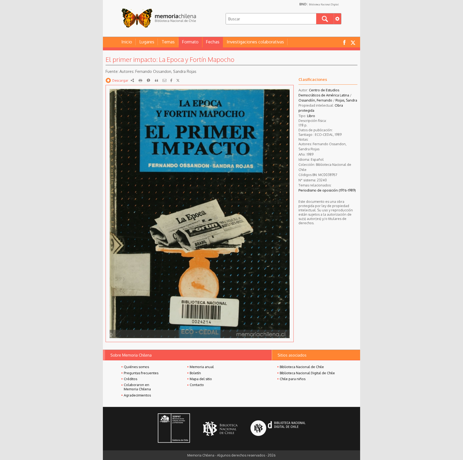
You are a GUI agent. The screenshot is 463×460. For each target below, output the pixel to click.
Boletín (195, 373)
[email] (164, 80)
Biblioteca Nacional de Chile (302, 367)
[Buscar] (325, 18)
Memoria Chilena (158, 18)
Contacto (197, 385)
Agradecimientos (137, 395)
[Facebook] (171, 80)
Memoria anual (202, 367)
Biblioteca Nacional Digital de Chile (307, 373)
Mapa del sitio (201, 379)
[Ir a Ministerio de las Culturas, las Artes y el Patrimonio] (173, 428)
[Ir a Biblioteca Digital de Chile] (278, 429)
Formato (190, 41)
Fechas (212, 41)
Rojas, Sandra (346, 100)
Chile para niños (292, 379)
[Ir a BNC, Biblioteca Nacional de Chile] (220, 429)
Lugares (146, 41)
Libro (311, 116)
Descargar (120, 80)
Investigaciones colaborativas (255, 41)
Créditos (130, 379)
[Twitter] (178, 80)
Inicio (126, 41)
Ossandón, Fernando (315, 100)
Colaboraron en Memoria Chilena (137, 387)
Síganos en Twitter (353, 42)
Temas (168, 41)
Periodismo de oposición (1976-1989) (327, 190)
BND (319, 4)
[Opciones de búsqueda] (337, 18)
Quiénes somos (136, 367)
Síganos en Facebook (344, 42)
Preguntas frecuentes (141, 373)
